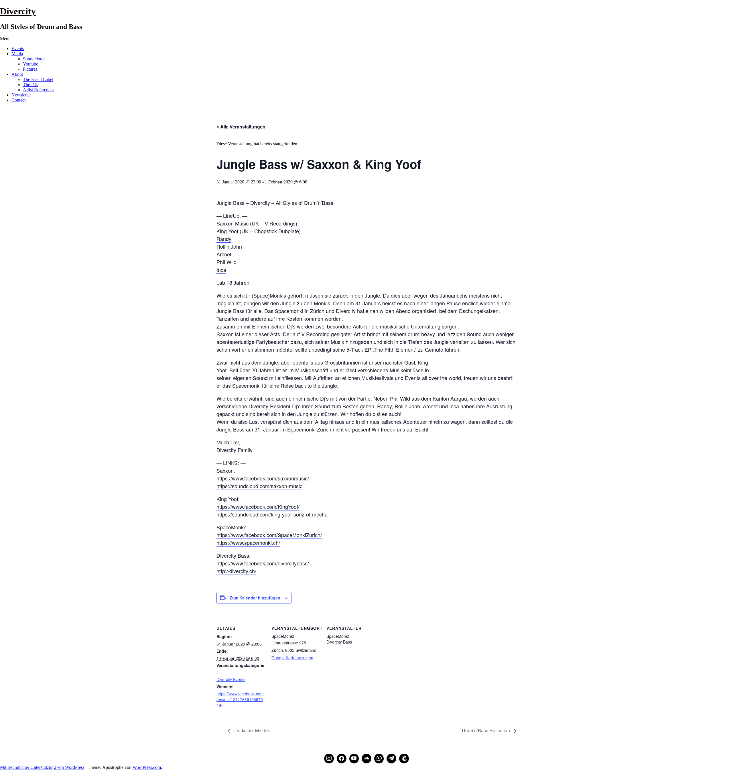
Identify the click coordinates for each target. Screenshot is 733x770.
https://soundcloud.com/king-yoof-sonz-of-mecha (272, 514)
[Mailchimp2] (404, 758)
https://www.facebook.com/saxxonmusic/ (262, 478)
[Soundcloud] (366, 758)
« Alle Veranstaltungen (240, 126)
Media (17, 53)
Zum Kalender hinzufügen (255, 598)
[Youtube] (354, 758)
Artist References (38, 89)
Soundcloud (34, 58)
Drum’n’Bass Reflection (486, 730)
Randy (223, 238)
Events (17, 48)
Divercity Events (230, 679)
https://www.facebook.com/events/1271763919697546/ (240, 699)
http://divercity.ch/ (236, 571)
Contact (18, 100)
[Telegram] (391, 758)
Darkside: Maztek (251, 730)
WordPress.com (147, 767)
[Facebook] (341, 758)
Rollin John (229, 246)
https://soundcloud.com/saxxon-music (259, 486)
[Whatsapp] (379, 758)
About (17, 74)
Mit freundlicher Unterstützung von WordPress (42, 767)
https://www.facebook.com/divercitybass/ (262, 563)
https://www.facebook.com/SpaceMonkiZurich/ (269, 535)
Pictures (30, 69)
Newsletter (21, 94)
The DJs (30, 84)
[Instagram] (329, 758)
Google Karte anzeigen (292, 657)
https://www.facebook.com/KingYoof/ (257, 506)
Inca (221, 269)
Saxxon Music (232, 223)
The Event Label (38, 79)
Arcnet (223, 254)
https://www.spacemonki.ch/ (248, 542)
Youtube (30, 64)
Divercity (18, 11)
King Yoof (227, 231)
